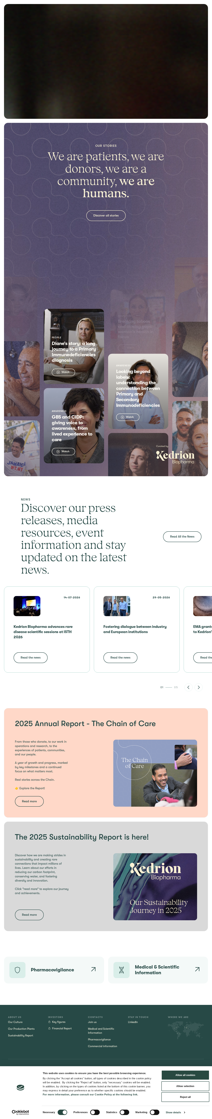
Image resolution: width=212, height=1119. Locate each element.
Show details (173, 1112)
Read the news (31, 657)
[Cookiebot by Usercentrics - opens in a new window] (20, 1112)
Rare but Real (92, 16)
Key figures (58, 1021)
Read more (29, 801)
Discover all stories (106, 215)
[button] (189, 687)
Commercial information (102, 1046)
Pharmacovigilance (99, 1039)
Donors (57, 15)
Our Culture (15, 1022)
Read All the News (182, 536)
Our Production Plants (21, 1028)
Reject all (185, 1097)
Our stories (74, 16)
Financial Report (62, 1028)
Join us (123, 16)
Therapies (39, 15)
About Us (107, 16)
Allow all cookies (185, 1075)
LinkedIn (133, 1022)
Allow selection (185, 1086)
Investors (139, 15)
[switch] (95, 1112)
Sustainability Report (20, 1035)
